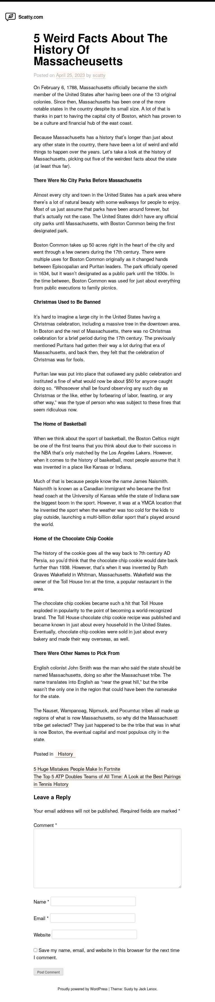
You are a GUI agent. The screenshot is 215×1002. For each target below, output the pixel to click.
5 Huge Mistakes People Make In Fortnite (77, 768)
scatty (99, 74)
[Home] (10, 20)
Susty (128, 988)
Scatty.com (30, 16)
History (65, 753)
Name (41, 901)
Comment (45, 824)
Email (41, 917)
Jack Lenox (147, 988)
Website (42, 934)
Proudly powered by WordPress (83, 988)
